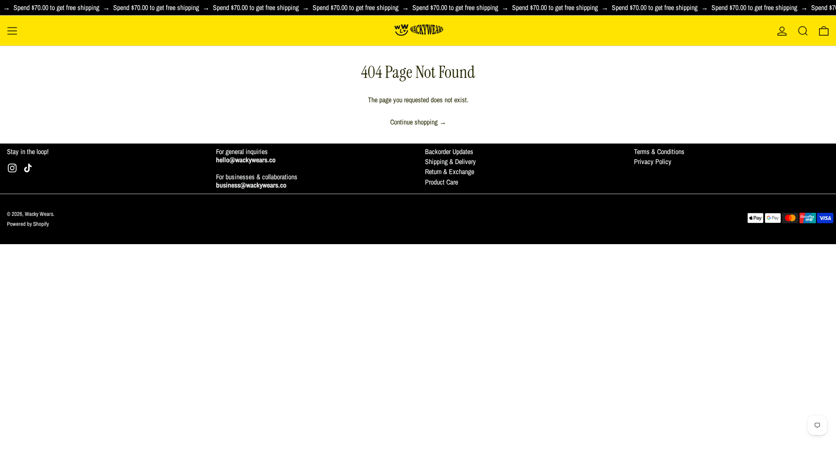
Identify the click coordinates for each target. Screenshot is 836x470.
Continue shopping (414, 122)
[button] (803, 31)
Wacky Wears (39, 214)
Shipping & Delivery (450, 161)
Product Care (441, 182)
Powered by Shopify (28, 224)
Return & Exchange (449, 171)
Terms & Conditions (659, 151)
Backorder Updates (449, 151)
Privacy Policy (652, 161)
